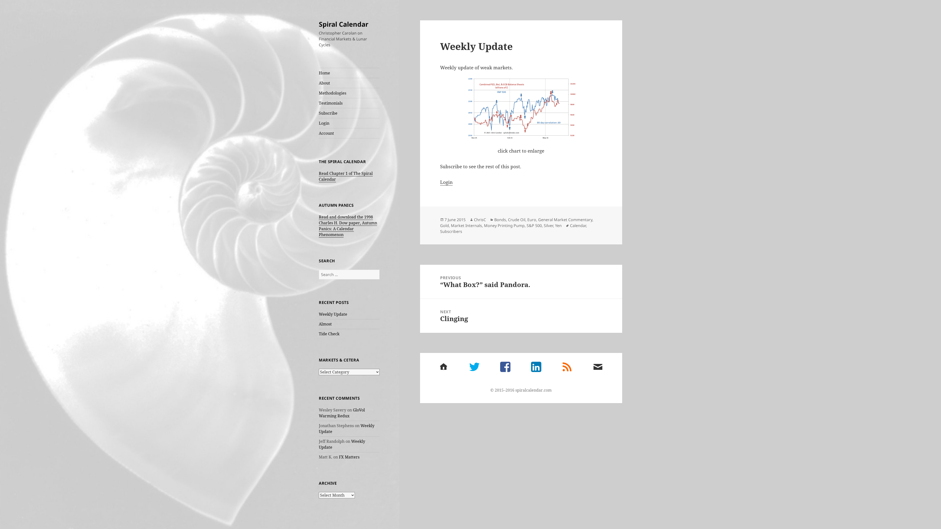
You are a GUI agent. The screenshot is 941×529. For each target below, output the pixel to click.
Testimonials (331, 103)
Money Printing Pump (504, 225)
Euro (531, 219)
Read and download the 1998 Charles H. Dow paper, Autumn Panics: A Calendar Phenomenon (348, 225)
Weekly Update (333, 314)
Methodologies (332, 93)
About (324, 83)
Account (326, 133)
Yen (558, 225)
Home (324, 73)
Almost (325, 324)
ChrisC (480, 219)
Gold (444, 225)
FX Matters (349, 457)
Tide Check (329, 334)
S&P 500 (534, 225)
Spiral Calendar (343, 24)
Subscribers (451, 231)
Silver (548, 225)
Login (324, 123)
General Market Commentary (565, 219)
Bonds (500, 219)
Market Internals (466, 225)
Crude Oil (516, 219)
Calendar (578, 225)
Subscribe (328, 113)
